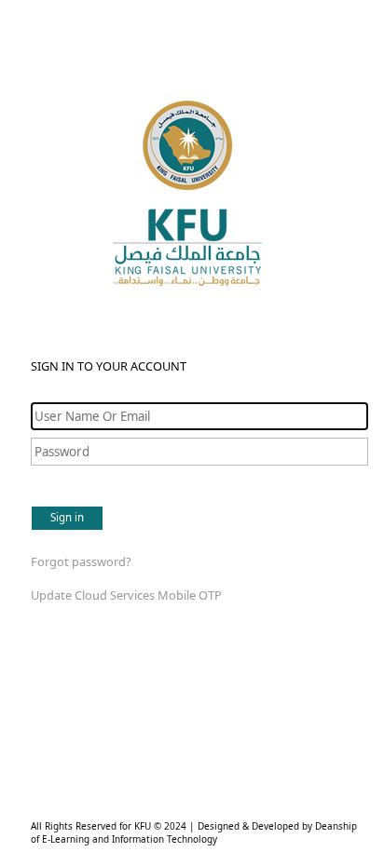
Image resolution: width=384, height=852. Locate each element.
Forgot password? (81, 561)
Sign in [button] (67, 517)
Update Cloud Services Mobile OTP (126, 595)
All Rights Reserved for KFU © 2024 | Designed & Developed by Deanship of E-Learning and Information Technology (194, 832)
